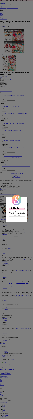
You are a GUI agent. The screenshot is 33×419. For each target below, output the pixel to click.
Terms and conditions (20, 219)
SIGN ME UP (17, 217)
